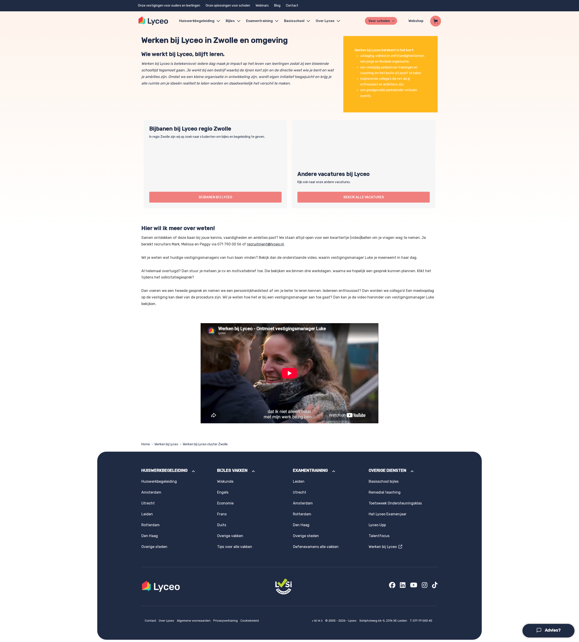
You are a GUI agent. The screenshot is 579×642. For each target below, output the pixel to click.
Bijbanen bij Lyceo (215, 197)
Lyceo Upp (377, 525)
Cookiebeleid (249, 620)
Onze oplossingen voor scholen (228, 5)
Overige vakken (230, 536)
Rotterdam (150, 525)
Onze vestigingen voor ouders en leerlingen (169, 5)
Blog (277, 5)
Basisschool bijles (384, 481)
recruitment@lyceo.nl (265, 244)
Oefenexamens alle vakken (316, 547)
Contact (292, 5)
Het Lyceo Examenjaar (387, 514)
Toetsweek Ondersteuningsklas (395, 503)
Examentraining (259, 21)
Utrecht (148, 503)
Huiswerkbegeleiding (196, 21)
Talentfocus (379, 536)
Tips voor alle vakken (234, 547)
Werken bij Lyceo (166, 444)
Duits (221, 525)
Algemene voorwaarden (194, 620)
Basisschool (294, 21)
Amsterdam (151, 492)
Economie (225, 503)
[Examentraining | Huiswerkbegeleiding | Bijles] (153, 21)
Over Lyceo (167, 620)
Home (145, 444)
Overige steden (154, 547)
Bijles (230, 21)
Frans (222, 514)
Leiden (147, 514)
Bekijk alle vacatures (364, 197)
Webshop (415, 21)
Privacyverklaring (225, 620)
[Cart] (435, 21)
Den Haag (149, 536)
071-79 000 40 (422, 620)
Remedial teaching (385, 492)
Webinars (262, 5)
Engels (222, 492)
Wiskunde (225, 481)
